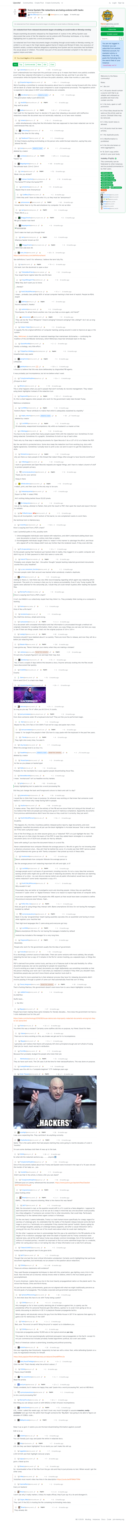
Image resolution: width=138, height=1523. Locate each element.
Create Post (39, 3)
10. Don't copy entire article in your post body (110, 153)
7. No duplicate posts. (110, 135)
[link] (35, 18)
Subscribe (112, 29)
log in (26, 58)
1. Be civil (105, 86)
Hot (15, 65)
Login (114, 3)
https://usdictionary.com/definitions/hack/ (30, 255)
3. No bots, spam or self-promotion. (111, 105)
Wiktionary (22, 336)
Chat (52, 65)
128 (31, 18)
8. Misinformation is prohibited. (109, 140)
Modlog (104, 190)
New (39, 65)
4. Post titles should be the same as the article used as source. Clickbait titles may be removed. (112, 114)
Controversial (30, 65)
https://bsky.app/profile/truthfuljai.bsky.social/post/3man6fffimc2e (39, 1357)
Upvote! (17, 3)
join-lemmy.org (118, 1519)
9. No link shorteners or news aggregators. (111, 146)
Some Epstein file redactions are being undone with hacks (55, 10)
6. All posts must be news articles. (111, 129)
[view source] (42, 18)
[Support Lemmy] (62, 3)
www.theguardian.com (35, 12)
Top (20, 65)
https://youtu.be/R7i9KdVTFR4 (68, 1479)
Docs (103, 1519)
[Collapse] (15, 69)
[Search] (109, 3)
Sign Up (121, 3)
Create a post (112, 34)
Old (45, 65)
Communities (28, 3)
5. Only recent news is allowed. (110, 123)
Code (109, 1519)
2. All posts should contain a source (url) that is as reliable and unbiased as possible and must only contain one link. (112, 95)
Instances (96, 1519)
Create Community (52, 3)
